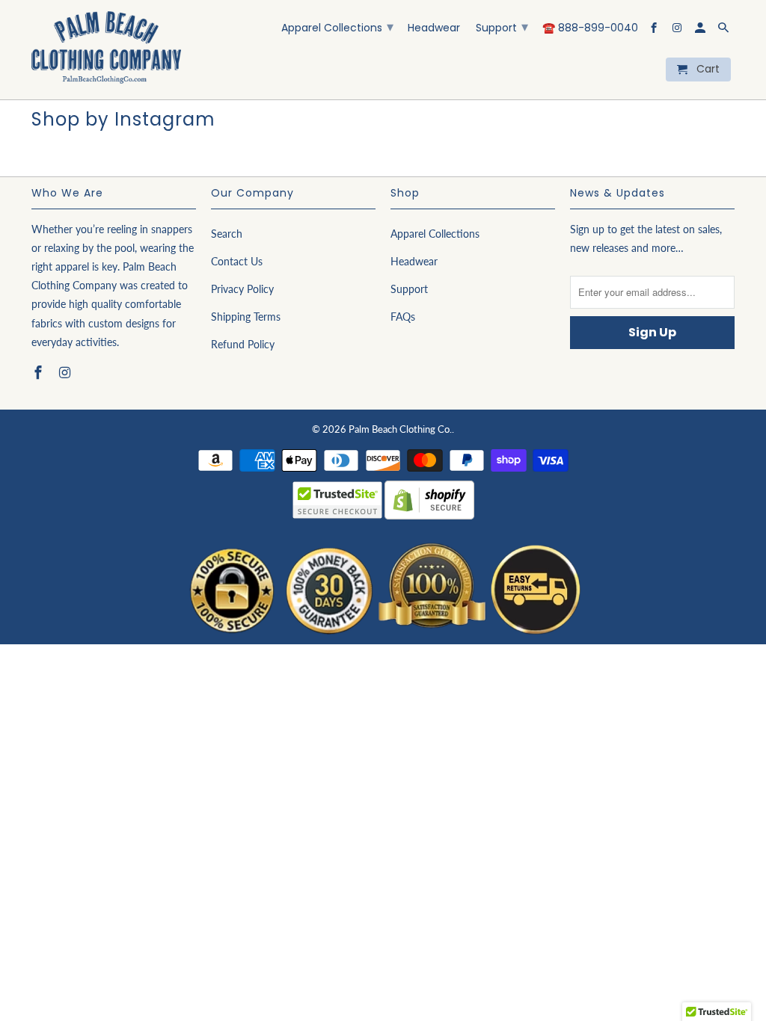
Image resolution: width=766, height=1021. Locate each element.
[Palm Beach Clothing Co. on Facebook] (655, 31)
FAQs (402, 316)
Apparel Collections (337, 26)
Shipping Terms (246, 316)
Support (502, 26)
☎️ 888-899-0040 (590, 28)
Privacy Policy (242, 289)
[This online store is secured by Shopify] (429, 519)
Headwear (434, 28)
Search (226, 233)
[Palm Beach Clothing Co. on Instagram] (678, 31)
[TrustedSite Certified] (337, 500)
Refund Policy (243, 344)
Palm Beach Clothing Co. (400, 429)
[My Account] (701, 31)
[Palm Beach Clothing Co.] (106, 49)
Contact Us (237, 261)
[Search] (724, 31)
